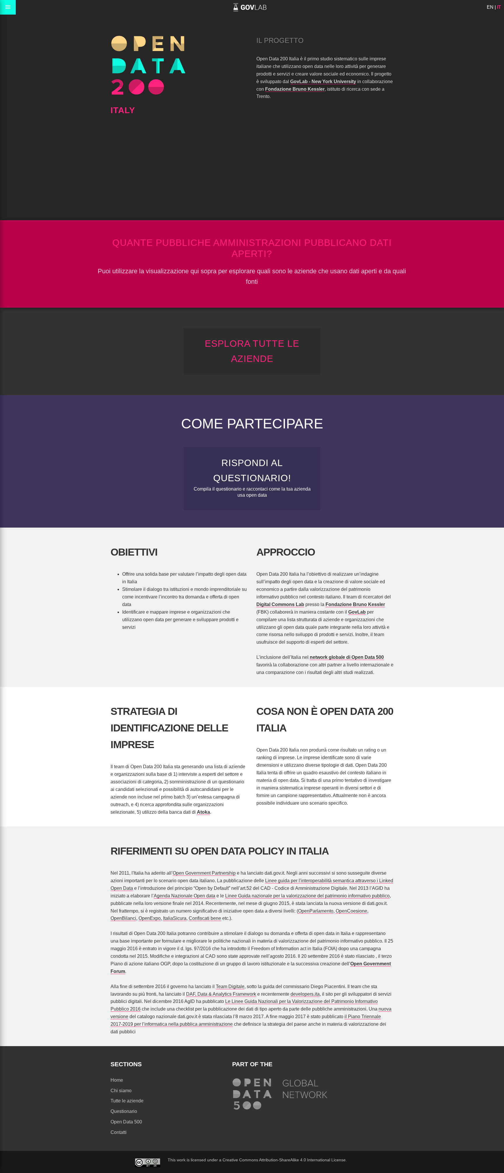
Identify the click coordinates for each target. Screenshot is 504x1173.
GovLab (357, 612)
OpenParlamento (315, 910)
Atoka (203, 812)
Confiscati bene (205, 918)
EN (490, 7)
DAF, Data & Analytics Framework (221, 994)
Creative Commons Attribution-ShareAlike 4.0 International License (284, 1160)
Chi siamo (121, 1090)
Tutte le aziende (127, 1100)
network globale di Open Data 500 (347, 657)
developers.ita (305, 994)
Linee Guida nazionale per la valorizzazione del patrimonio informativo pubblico (307, 895)
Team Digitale (230, 986)
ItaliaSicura (174, 918)
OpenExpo (150, 918)
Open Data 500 (126, 1121)
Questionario (124, 1111)
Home (117, 1080)
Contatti (119, 1132)
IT (499, 7)
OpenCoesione (351, 910)
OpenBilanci (123, 918)
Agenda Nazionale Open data (184, 895)
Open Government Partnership (204, 873)
